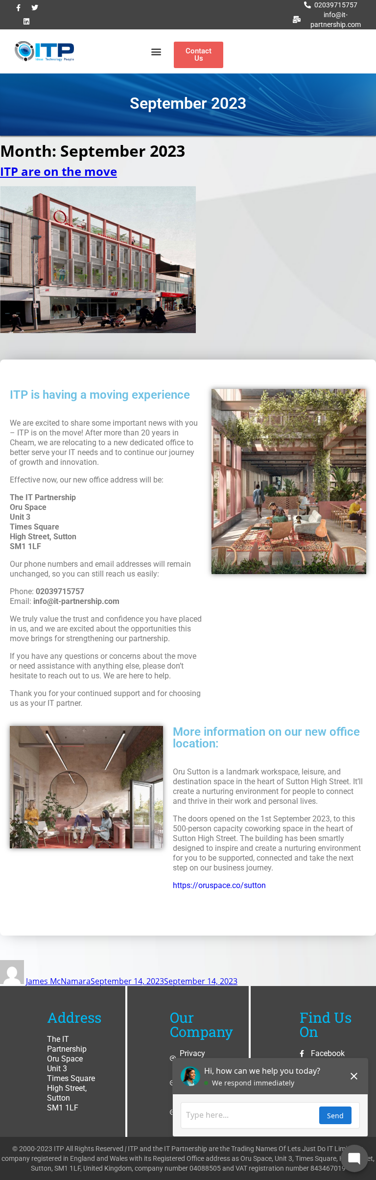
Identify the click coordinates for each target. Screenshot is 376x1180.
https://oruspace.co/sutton (219, 885)
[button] (156, 52)
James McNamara (58, 981)
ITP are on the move (58, 171)
